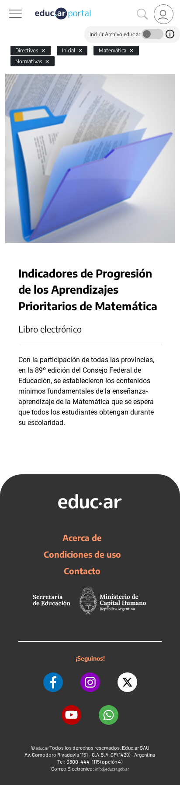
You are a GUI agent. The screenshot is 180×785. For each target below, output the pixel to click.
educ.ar (42, 748)
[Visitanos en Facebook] (53, 682)
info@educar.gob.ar (112, 769)
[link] (163, 14)
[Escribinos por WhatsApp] (108, 715)
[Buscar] (142, 14)
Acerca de (82, 537)
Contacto (82, 571)
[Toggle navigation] (8, 5)
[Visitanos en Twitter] (127, 682)
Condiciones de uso (82, 554)
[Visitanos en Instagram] (90, 682)
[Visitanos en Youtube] (71, 715)
